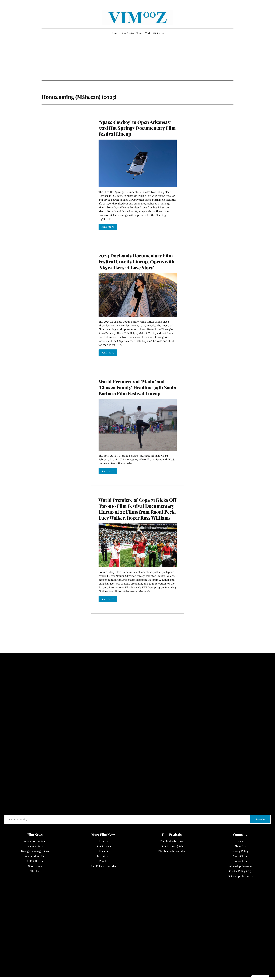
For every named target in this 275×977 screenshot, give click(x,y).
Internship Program (240, 866)
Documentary (35, 846)
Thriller (35, 871)
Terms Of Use (240, 856)
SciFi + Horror (34, 861)
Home (114, 33)
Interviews (103, 856)
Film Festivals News (171, 841)
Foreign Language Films (35, 851)
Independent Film (34, 856)
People (103, 861)
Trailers (103, 851)
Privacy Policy (240, 851)
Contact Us (240, 861)
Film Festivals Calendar (171, 851)
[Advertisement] (137, 58)
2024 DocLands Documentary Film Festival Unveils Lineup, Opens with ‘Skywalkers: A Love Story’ (137, 261)
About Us (240, 846)
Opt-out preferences (240, 876)
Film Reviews (103, 846)
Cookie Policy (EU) (240, 871)
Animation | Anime (35, 841)
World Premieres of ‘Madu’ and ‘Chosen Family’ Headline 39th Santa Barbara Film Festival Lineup (137, 387)
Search (260, 819)
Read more (107, 226)
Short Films (35, 866)
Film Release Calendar (103, 866)
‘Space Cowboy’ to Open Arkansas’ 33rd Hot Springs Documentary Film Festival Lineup (137, 128)
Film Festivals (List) (172, 846)
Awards (103, 841)
